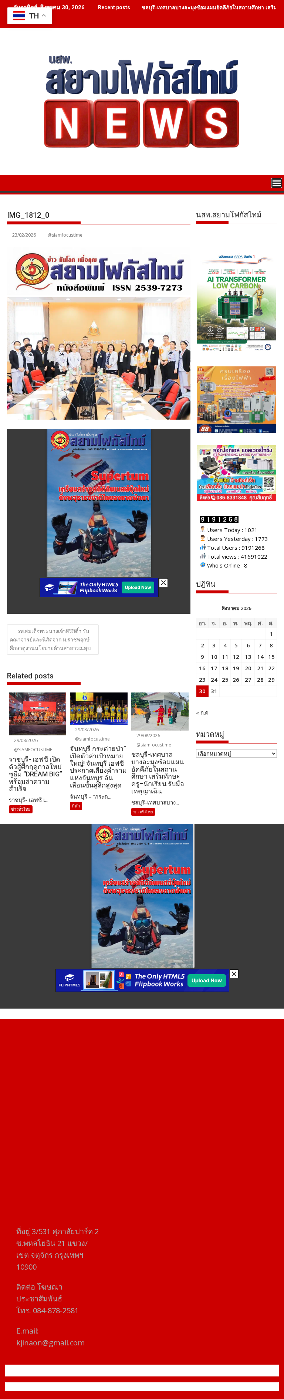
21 (260, 668)
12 (236, 656)
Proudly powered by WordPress (92, 1386)
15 (271, 656)
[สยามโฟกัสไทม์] (14, 182)
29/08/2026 (25, 740)
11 (225, 656)
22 (271, 668)
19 (236, 668)
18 (225, 668)
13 (248, 656)
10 (214, 656)
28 (260, 679)
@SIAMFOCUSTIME (32, 749)
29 (271, 679)
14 (260, 656)
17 (214, 668)
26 (236, 679)
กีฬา (76, 806)
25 (225, 679)
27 (248, 679)
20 (248, 668)
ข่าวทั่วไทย (20, 809)
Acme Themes (214, 1386)
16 (202, 668)
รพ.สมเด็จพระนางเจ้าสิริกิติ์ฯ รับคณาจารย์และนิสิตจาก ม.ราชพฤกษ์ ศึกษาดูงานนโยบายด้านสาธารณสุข (50, 639)
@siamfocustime (65, 235)
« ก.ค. (203, 712)
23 (202, 679)
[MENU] (276, 183)
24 (214, 679)
